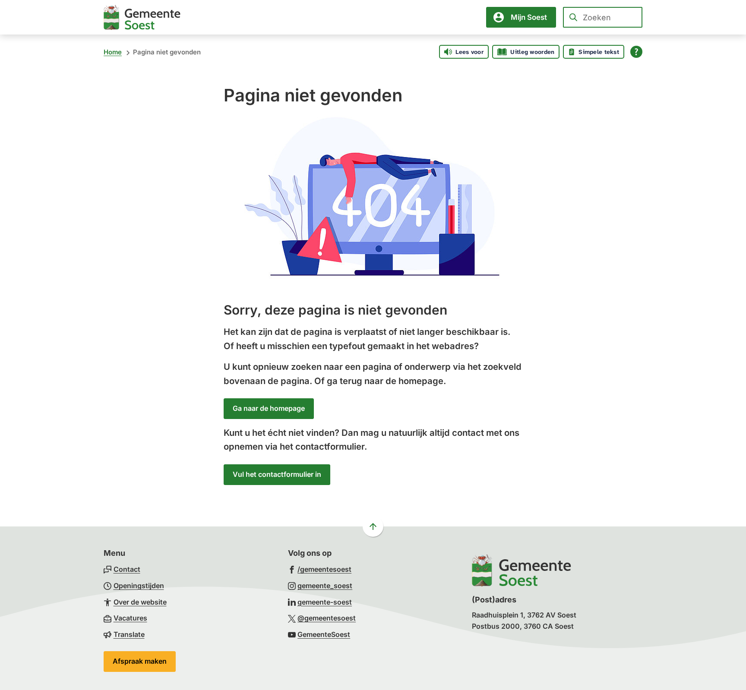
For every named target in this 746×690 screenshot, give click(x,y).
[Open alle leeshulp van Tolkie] (636, 52)
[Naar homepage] (142, 17)
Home (113, 52)
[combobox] (602, 17)
